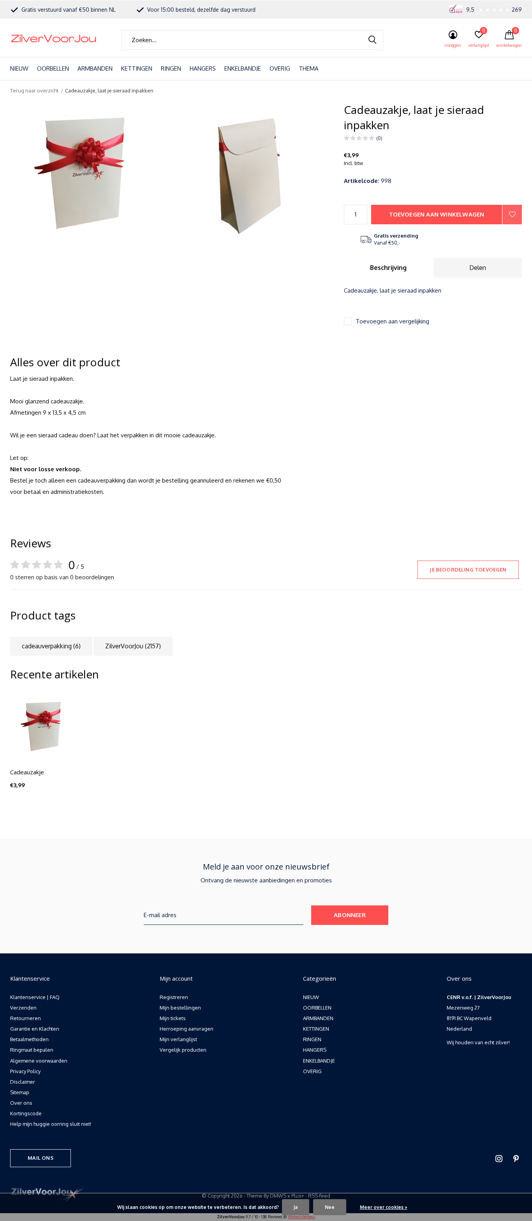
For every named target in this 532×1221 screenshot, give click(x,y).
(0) (379, 138)
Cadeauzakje (27, 772)
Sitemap (19, 1092)
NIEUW (19, 68)
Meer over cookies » (383, 1207)
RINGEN (171, 68)
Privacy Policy (25, 1071)
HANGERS (203, 68)
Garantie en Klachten (34, 1029)
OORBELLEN (53, 68)
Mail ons (40, 1158)
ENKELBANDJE (242, 68)
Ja (296, 1207)
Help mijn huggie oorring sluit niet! (50, 1124)
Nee (330, 1207)
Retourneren (25, 1018)
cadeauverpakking (51, 646)
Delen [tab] (477, 268)
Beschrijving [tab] (388, 268)
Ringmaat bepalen (31, 1050)
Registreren (174, 997)
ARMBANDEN (95, 68)
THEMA (309, 68)
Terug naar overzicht (34, 90)
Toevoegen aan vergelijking (392, 321)
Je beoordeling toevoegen (468, 569)
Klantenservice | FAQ (35, 997)
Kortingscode (26, 1113)
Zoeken (372, 40)
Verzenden (23, 1007)
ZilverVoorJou (133, 646)
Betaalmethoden (29, 1039)
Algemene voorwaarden (38, 1061)
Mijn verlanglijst (178, 1039)
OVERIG (280, 68)
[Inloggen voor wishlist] (512, 214)
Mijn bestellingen (180, 1007)
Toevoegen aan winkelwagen (436, 214)
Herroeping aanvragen (186, 1029)
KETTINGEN (136, 68)
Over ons (21, 1103)
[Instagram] (498, 1158)
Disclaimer (22, 1082)
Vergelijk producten (183, 1050)
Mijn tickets (173, 1018)
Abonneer (350, 915)
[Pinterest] (516, 1158)
